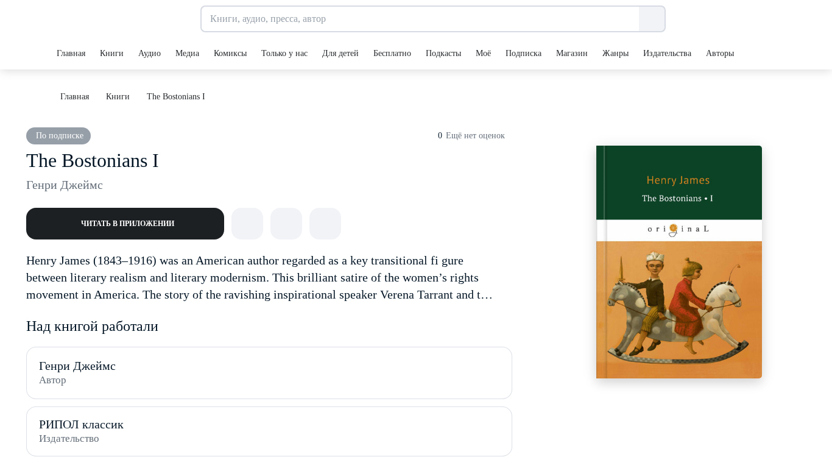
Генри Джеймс (64, 184)
